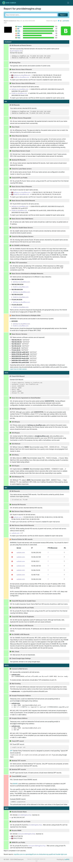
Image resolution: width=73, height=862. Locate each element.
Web (18, 37)
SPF (11, 750)
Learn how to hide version (18, 369)
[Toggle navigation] (68, 3)
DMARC (15, 783)
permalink (66, 21)
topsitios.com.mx (19, 854)
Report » (63, 15)
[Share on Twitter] (58, 21)
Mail (18, 35)
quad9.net (52, 854)
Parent (19, 26)
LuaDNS (66, 859)
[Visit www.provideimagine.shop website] (8, 29)
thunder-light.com (61, 854)
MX (18, 33)
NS (18, 28)
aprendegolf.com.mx (32, 854)
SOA (18, 31)
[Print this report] (61, 21)
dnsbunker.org (43, 854)
